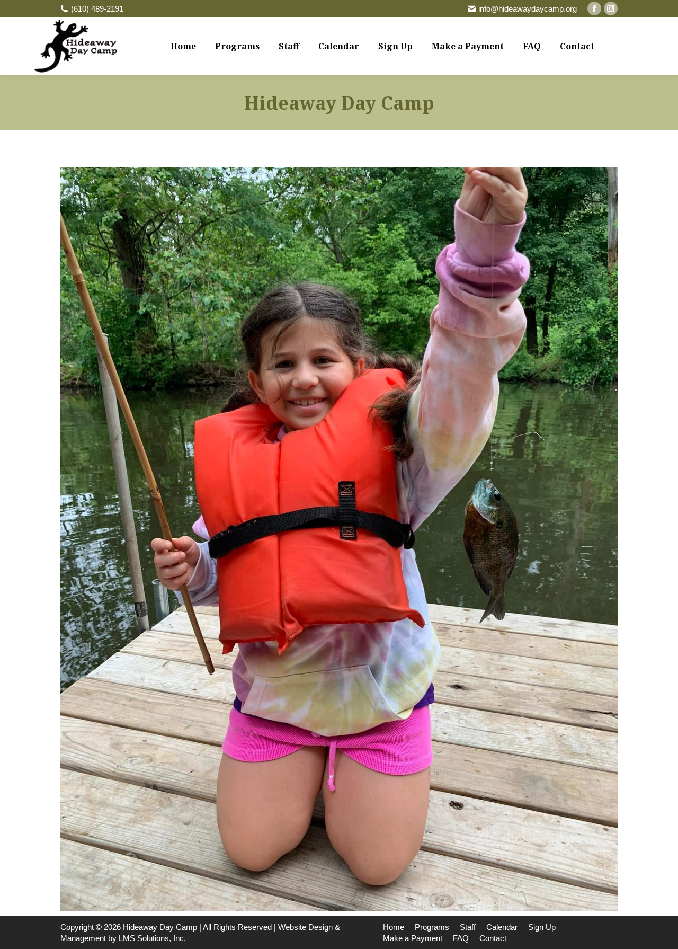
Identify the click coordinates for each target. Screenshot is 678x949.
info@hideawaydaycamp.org (527, 8)
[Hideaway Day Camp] (339, 539)
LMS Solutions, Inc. (152, 938)
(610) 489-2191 (97, 8)
